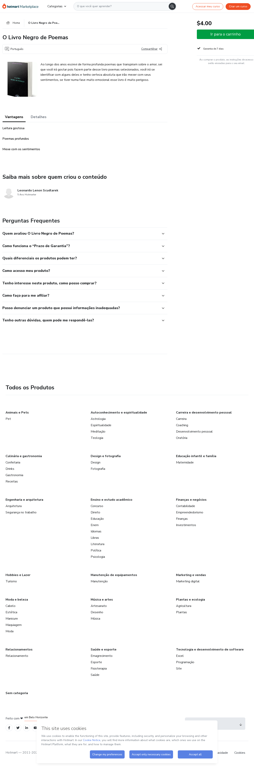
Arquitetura (14, 506)
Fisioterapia (99, 668)
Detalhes (38, 117)
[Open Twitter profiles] (18, 728)
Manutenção (99, 581)
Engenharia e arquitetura (24, 500)
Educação (97, 519)
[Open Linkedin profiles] (27, 728)
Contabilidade (185, 506)
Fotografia (98, 469)
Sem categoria (17, 693)
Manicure (12, 618)
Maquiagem (14, 625)
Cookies (239, 753)
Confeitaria (13, 462)
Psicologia (98, 557)
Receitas (12, 481)
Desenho (97, 612)
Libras (95, 538)
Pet (8, 419)
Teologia (97, 438)
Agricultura (183, 606)
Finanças (182, 519)
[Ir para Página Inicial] (21, 6)
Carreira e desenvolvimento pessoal (204, 412)
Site (179, 668)
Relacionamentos (19, 649)
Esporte (96, 662)
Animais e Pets (17, 412)
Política (96, 550)
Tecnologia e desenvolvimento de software (210, 649)
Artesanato (99, 606)
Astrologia (98, 419)
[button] (80, 233)
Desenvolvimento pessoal (194, 431)
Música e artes (102, 599)
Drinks (10, 469)
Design (95, 462)
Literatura (97, 544)
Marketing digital (188, 581)
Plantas (181, 612)
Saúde (95, 675)
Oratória (181, 438)
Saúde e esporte (103, 649)
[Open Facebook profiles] (9, 728)
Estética (11, 612)
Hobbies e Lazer (18, 575)
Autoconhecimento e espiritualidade (119, 412)
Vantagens (14, 117)
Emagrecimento (102, 656)
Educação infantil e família (196, 456)
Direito (95, 512)
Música (95, 618)
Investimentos (186, 525)
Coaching (182, 425)
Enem (95, 525)
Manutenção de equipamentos (114, 575)
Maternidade (185, 462)
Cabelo (10, 606)
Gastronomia (14, 475)
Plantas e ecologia (190, 599)
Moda (9, 631)
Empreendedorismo (189, 512)
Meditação (98, 431)
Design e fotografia (106, 456)
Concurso (97, 506)
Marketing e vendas (191, 575)
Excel (180, 656)
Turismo (11, 581)
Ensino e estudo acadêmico (111, 500)
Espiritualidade (101, 425)
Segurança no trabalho (21, 512)
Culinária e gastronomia (24, 456)
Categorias (55, 6)
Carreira (181, 419)
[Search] (172, 6)
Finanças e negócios (191, 500)
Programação (185, 662)
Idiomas (96, 531)
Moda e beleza (17, 599)
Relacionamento (17, 656)
